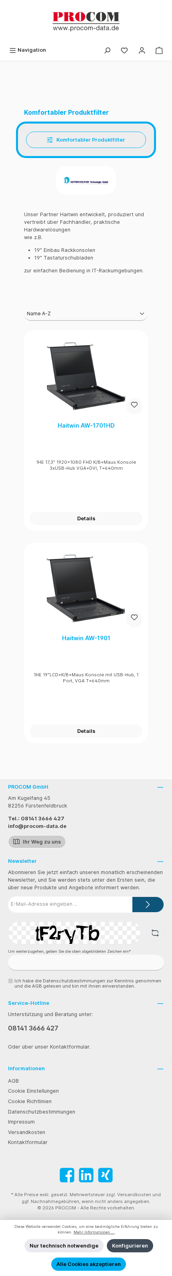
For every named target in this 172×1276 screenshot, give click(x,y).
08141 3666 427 (33, 1028)
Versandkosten (26, 1132)
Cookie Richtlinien (30, 1101)
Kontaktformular (28, 1142)
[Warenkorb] (159, 50)
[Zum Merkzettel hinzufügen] (134, 406)
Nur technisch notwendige (64, 1246)
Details (86, 518)
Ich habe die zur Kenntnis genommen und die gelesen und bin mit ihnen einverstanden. (87, 983)
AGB (13, 1081)
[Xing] (105, 1175)
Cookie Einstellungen (33, 1091)
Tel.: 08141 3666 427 (36, 819)
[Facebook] (67, 1175)
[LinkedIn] (86, 1175)
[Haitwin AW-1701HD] (86, 376)
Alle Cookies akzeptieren (88, 1264)
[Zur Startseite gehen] (86, 21)
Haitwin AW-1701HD (86, 425)
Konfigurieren (130, 1246)
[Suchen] (107, 50)
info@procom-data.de (37, 826)
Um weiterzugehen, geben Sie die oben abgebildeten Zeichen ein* (69, 951)
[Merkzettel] (124, 50)
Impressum (21, 1122)
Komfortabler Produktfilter (90, 140)
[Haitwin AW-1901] (86, 588)
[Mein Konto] (142, 50)
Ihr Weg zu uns (41, 842)
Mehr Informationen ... (94, 1232)
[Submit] (148, 905)
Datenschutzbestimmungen (41, 1112)
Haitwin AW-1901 (86, 638)
